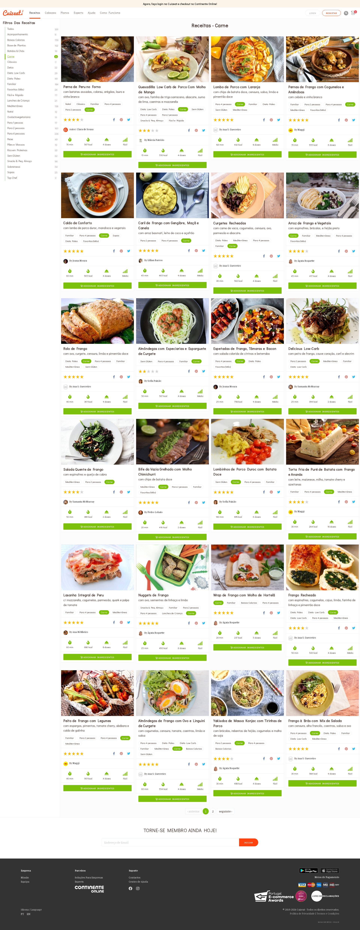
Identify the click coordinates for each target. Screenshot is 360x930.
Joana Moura (80, 260)
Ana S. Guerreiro (232, 129)
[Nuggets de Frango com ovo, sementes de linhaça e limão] (172, 567)
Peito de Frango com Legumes (87, 720)
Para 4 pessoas (32, 133)
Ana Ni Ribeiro (80, 631)
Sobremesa (32, 166)
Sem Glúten (32, 155)
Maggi (301, 129)
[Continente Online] (99, 888)
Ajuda (91, 12)
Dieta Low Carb (32, 73)
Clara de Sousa (85, 129)
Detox (32, 67)
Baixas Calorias (32, 40)
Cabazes (50, 12)
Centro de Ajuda (138, 881)
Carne (32, 56)
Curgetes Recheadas (229, 223)
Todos (32, 29)
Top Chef (31, 178)
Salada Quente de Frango (83, 469)
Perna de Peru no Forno (82, 86)
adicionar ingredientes (97, 154)
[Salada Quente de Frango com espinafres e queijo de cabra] (97, 442)
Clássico (31, 62)
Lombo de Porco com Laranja (236, 87)
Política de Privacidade (302, 913)
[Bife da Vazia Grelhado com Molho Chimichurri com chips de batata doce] (172, 441)
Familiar (32, 84)
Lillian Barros (155, 260)
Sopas (32, 172)
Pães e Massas (32, 144)
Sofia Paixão (154, 380)
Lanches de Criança (32, 100)
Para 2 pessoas (32, 128)
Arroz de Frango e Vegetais (309, 223)
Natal (32, 111)
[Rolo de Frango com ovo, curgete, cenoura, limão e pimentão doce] (97, 321)
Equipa (25, 881)
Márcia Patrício (156, 139)
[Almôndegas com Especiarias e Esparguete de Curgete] (172, 321)
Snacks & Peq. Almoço (32, 161)
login (312, 13)
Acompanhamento (31, 34)
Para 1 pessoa (32, 122)
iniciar (248, 842)
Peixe (32, 139)
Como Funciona (110, 12)
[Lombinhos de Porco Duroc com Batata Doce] (247, 441)
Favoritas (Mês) (32, 89)
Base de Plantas (32, 45)
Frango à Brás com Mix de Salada (315, 720)
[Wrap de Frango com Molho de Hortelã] (247, 567)
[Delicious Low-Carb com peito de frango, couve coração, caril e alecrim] (322, 321)
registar (331, 13)
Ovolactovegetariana (32, 117)
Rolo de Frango (75, 348)
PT (22, 914)
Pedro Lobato (155, 512)
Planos (65, 12)
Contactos (134, 877)
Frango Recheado (302, 595)
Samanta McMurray (308, 386)
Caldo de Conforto (77, 223)
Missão (25, 877)
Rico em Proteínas (32, 150)
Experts (78, 12)
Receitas (34, 12)
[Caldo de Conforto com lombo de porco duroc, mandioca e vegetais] (97, 195)
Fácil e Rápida (32, 95)
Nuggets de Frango (153, 595)
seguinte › (225, 811)
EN (28, 914)
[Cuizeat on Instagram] (138, 889)
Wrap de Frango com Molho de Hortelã (244, 595)
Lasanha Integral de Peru (83, 595)
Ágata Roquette (306, 260)
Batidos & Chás (32, 51)
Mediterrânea (32, 106)
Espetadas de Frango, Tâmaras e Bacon (244, 348)
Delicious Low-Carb (303, 348)
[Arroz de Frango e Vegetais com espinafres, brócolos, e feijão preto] (322, 195)
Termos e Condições (328, 913)
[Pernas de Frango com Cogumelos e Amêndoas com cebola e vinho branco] (322, 59)
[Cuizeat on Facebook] (131, 889)
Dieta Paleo (32, 78)
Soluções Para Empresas (89, 877)
